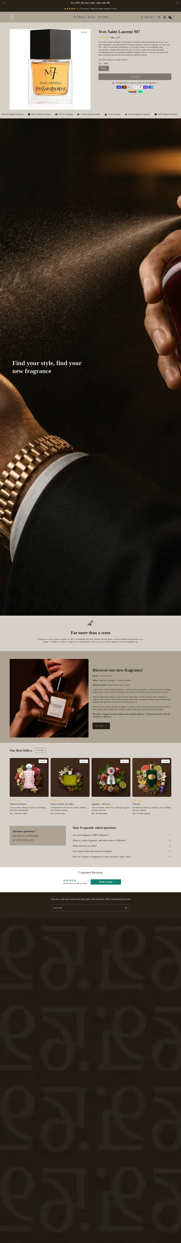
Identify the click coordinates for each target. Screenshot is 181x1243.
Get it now (99, 726)
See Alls (40, 750)
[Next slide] (177, 3)
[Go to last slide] (3, 3)
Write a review (105, 882)
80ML (103, 68)
